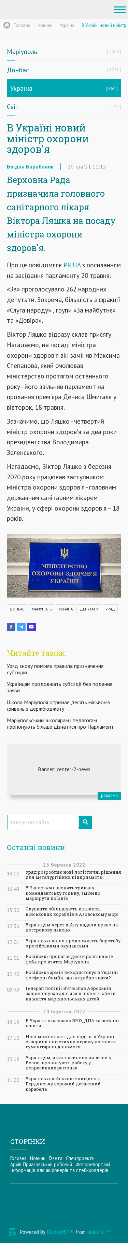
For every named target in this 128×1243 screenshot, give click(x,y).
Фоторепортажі (92, 1164)
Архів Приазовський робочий (41, 1164)
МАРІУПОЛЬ (42, 609)
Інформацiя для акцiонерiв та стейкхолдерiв (59, 1170)
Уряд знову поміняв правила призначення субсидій (55, 669)
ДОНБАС (17, 609)
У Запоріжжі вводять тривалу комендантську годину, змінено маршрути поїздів (63, 893)
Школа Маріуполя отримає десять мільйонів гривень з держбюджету (58, 705)
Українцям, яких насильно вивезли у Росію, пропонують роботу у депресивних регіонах (68, 1063)
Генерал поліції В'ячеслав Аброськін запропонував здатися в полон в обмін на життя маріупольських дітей (71, 993)
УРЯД (110, 609)
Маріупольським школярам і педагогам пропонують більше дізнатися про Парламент (60, 723)
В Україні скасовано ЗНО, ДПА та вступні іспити (72, 1023)
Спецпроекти (80, 1158)
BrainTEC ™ (99, 1232)
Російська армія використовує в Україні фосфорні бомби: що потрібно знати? (72, 975)
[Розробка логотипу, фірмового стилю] (64, 769)
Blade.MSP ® (60, 1232)
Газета (55, 1158)
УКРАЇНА (66, 609)
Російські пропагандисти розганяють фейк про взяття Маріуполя (70, 959)
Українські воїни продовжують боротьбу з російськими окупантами (73, 943)
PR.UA (72, 265)
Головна (18, 1158)
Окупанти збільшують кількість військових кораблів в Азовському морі (72, 911)
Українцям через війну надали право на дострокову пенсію (72, 927)
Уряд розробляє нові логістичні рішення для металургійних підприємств (73, 875)
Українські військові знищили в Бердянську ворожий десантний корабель (63, 1084)
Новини (37, 1158)
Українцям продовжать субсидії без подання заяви (59, 687)
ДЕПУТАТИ (89, 609)
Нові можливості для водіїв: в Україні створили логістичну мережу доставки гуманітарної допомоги (71, 1042)
